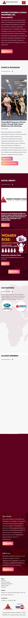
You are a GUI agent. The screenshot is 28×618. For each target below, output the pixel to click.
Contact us (8, 562)
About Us (3, 573)
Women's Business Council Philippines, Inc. (10, 2)
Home (2, 571)
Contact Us (3, 579)
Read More (7, 51)
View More (14, 264)
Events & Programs (5, 574)
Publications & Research (7, 576)
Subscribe (8, 536)
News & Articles (5, 578)
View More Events (10, 156)
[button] (3, 94)
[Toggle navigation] (24, 2)
